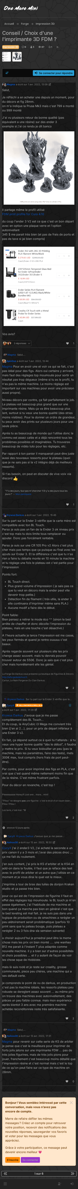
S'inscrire (12, 1159)
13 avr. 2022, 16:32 (41, 842)
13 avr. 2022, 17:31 (41, 1035)
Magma (11, 84)
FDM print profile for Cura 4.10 (23, 214)
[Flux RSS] (57, 47)
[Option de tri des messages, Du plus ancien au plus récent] (7, 73)
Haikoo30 (12, 842)
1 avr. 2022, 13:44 (38, 361)
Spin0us (11, 361)
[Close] (71, 1103)
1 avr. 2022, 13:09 (38, 84)
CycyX (11, 705)
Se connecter (30, 1159)
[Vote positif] (67, 343)
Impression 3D (10, 47)
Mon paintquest (23, 494)
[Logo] (21, 8)
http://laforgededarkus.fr (14, 677)
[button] (5, 1184)
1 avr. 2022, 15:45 (46, 515)
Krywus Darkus (15, 515)
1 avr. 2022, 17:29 (24, 709)
